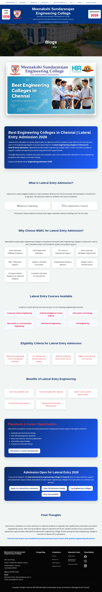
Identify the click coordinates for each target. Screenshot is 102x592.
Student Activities (91, 2)
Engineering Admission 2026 (40, 162)
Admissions (56, 563)
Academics (22, 2)
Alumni (79, 2)
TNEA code (6, 14)
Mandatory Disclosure (72, 560)
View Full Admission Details (54, 488)
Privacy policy (73, 564)
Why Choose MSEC (51, 494)
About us (55, 559)
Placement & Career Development (24, 451)
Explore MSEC (45, 2)
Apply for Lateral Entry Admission (24, 488)
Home (47, 47)
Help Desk (71, 556)
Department (56, 566)
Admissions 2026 (10, 2)
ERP (71, 2)
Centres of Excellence (59, 2)
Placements (34, 2)
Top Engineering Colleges (80, 488)
